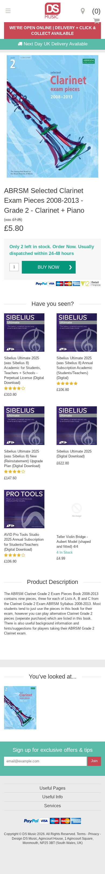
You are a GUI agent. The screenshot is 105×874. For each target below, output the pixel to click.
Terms (81, 834)
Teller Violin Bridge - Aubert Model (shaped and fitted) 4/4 (74, 542)
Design (17, 838)
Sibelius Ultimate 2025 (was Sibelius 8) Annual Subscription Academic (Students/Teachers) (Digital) (75, 368)
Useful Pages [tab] (52, 788)
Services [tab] (52, 805)
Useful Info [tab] (52, 797)
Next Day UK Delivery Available (55, 43)
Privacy (93, 834)
